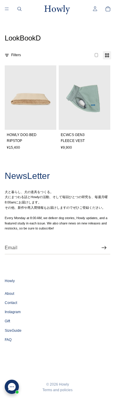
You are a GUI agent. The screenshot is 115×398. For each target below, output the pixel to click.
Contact (11, 303)
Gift (7, 321)
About (9, 294)
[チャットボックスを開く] (12, 387)
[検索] (19, 8)
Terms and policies (57, 390)
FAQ (8, 340)
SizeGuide (13, 330)
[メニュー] (7, 9)
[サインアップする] (104, 248)
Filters (16, 55)
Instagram (13, 312)
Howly (64, 384)
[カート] (107, 8)
